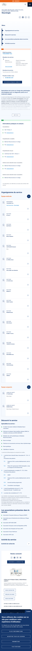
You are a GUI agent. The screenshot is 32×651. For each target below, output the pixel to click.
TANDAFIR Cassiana (10, 344)
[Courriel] (26, 17)
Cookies (28, 611)
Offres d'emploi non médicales (13, 606)
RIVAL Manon (9, 322)
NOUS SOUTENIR (9, 598)
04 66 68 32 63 (10, 156)
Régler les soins (9, 594)
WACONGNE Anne (10, 354)
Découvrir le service (10, 35)
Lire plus (16, 115)
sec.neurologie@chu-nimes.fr (12, 82)
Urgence (16, 1)
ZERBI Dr (8, 375)
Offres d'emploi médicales (11, 603)
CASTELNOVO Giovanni (11, 246)
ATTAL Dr (8, 215)
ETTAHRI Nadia (9, 393)
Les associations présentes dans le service (16, 39)
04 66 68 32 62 (10, 144)
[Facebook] (20, 17)
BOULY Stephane (9, 236)
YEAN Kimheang (9, 365)
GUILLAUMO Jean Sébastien (12, 270)
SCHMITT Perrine (10, 333)
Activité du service (10, 43)
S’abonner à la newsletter (16, 561)
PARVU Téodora (9, 301)
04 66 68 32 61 (9, 77)
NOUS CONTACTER (9, 590)
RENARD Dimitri (9, 312)
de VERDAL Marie (10, 259)
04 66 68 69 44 (10, 168)
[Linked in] (23, 17)
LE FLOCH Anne (9, 280)
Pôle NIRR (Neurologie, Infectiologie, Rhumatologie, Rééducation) (13, 10)
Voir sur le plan (8, 66)
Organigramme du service (12, 30)
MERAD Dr (8, 291)
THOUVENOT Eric (7, 53)
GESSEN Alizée (9, 406)
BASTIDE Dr (8, 225)
